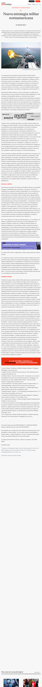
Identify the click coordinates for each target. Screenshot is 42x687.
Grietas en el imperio (25, 439)
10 (23, 350)
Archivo (29, 4)
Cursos (33, 4)
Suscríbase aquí (5, 444)
